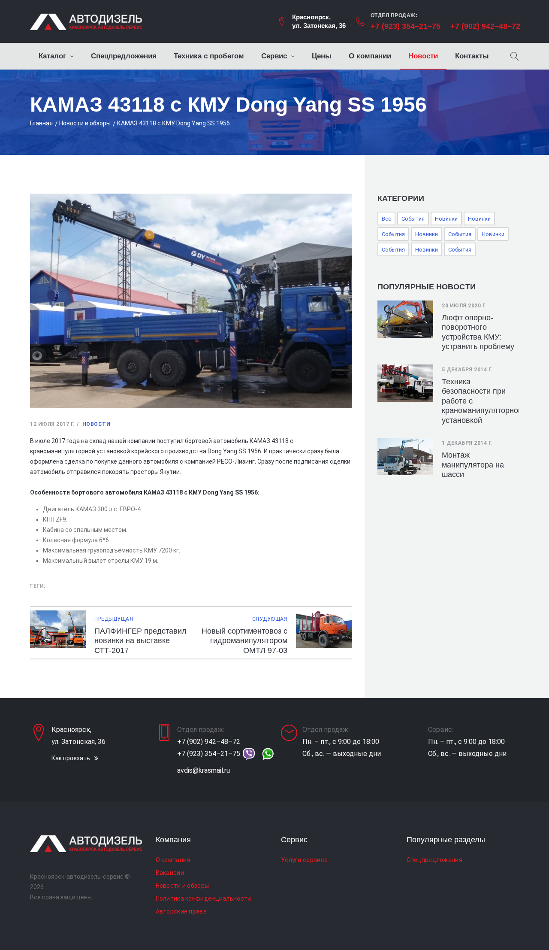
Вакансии (170, 872)
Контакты (472, 56)
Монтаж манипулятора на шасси (473, 465)
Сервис (274, 56)
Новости (423, 56)
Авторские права (181, 911)
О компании (370, 56)
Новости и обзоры (85, 123)
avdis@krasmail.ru (203, 770)
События (413, 218)
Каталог (52, 56)
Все (386, 218)
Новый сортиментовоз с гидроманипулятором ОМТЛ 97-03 (244, 641)
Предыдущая (113, 619)
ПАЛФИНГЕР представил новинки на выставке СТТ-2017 (140, 641)
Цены (322, 56)
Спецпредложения (124, 56)
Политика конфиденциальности (203, 898)
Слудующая (270, 619)
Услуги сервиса (304, 859)
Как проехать (70, 758)
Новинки (446, 218)
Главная (41, 123)
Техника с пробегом (209, 56)
